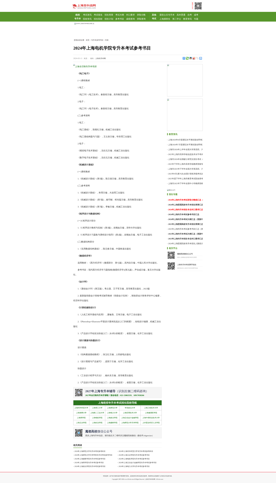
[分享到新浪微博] (194, 58)
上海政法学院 (112, 418)
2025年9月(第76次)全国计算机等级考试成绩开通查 (186, 174)
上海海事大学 (81, 413)
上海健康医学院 (151, 413)
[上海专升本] (85, 6)
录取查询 (141, 19)
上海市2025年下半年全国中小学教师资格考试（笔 (186, 183)
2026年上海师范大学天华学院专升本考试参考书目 (93, 455)
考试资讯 (87, 15)
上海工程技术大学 (151, 408)
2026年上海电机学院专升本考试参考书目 (134, 459)
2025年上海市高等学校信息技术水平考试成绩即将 (186, 154)
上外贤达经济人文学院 (151, 423)
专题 (196, 19)
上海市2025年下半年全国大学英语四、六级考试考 (186, 169)
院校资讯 (87, 19)
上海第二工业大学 (97, 413)
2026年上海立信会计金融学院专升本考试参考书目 (138, 462)
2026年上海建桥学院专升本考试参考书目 (89, 459)
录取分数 (141, 15)
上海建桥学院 (112, 423)
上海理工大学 (97, 408)
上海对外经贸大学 (81, 408)
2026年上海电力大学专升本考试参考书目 (134, 466)
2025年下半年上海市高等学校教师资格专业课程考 (186, 164)
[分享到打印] (200, 58)
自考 (189, 15)
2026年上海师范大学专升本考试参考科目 (89, 451)
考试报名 (98, 15)
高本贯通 (181, 15)
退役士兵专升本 (167, 15)
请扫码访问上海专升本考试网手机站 (187, 268)
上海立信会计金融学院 (130, 418)
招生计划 (109, 19)
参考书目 (119, 19)
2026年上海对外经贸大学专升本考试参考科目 (136, 451)
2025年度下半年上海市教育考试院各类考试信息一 (186, 179)
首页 (87, 40)
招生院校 (98, 19)
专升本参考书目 (97, 40)
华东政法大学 (130, 408)
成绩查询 (130, 19)
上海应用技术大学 (130, 413)
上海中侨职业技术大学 (151, 418)
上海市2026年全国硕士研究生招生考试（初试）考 (186, 159)
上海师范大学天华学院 (130, 423)
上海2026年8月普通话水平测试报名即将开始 (186, 140)
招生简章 (109, 15)
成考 (196, 15)
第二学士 (176, 19)
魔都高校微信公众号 (185, 254)
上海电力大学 (112, 413)
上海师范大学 (112, 408)
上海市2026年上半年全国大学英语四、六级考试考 (186, 149)
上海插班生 (164, 19)
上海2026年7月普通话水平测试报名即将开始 (186, 145)
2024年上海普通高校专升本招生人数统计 (185, 243)
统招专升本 (77, 17)
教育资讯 (187, 19)
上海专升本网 (100, 58)
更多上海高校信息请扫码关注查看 (187, 257)
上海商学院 (81, 418)
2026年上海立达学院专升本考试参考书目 (134, 455)
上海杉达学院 (97, 423)
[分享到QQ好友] (190, 58)
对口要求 (130, 15)
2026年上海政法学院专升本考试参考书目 (89, 466)
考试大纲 (119, 15)
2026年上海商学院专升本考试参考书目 (89, 462)
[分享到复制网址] (197, 58)
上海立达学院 (81, 423)
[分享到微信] (187, 58)
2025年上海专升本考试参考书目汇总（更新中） (186, 229)
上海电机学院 (97, 418)
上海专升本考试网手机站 (186, 265)
